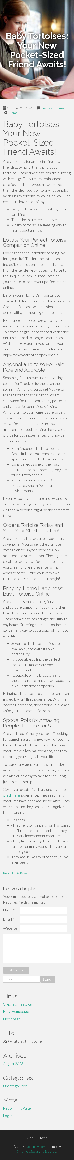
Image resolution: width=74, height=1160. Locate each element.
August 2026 (13, 1063)
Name (9, 910)
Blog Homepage (16, 1011)
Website (10, 928)
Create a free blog (17, 1004)
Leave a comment (54, 108)
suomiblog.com (35, 1146)
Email (8, 919)
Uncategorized (15, 1086)
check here (11, 795)
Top (31, 1138)
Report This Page (15, 873)
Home (13, 113)
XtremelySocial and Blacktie (36, 1151)
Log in (8, 1115)
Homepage (12, 1019)
